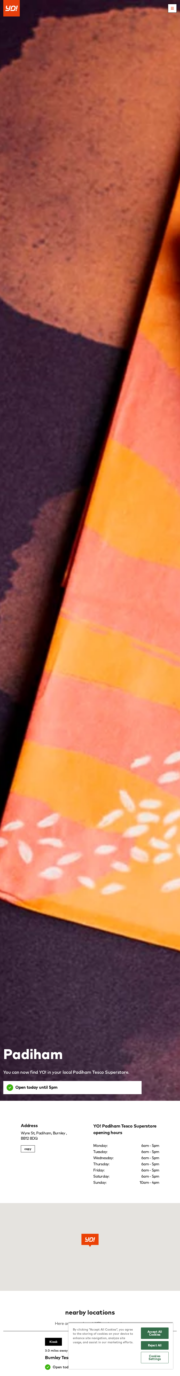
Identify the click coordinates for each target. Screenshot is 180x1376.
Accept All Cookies (155, 1333)
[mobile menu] (172, 8)
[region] (120, 1345)
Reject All (155, 1345)
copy (27, 1149)
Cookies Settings (155, 1357)
